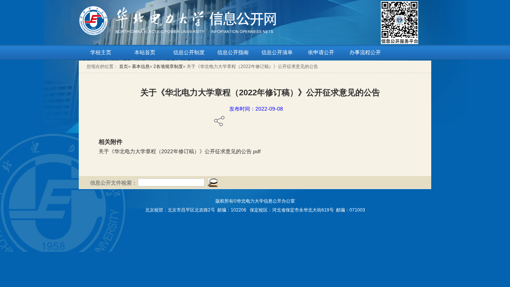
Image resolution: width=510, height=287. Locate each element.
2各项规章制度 (168, 66)
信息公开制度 (189, 52)
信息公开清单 (277, 52)
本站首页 (144, 52)
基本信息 (141, 66)
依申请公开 (321, 52)
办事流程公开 (365, 52)
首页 (123, 66)
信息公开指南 (233, 52)
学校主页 (100, 52)
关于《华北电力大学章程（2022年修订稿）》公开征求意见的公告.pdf (180, 151)
